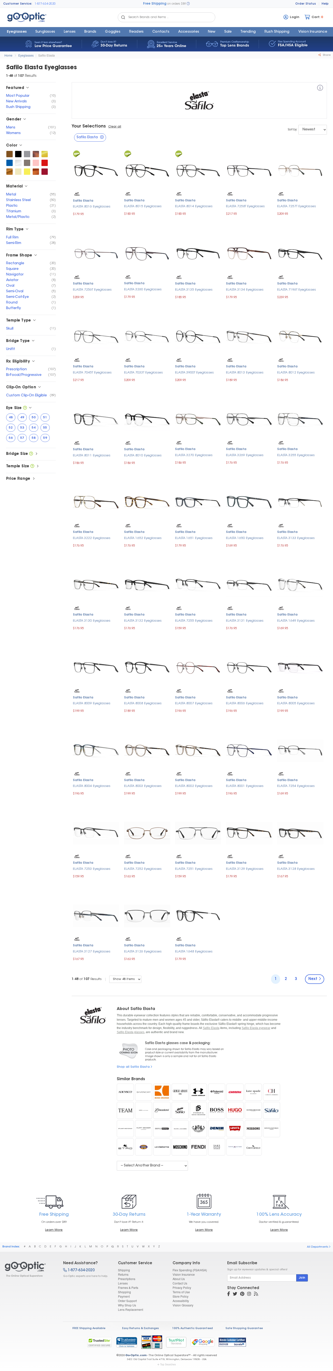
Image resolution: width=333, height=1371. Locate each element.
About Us (179, 1279)
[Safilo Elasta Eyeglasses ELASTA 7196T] (300, 253)
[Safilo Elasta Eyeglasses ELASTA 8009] (96, 667)
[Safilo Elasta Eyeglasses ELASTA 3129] (249, 833)
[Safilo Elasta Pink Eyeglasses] (35, 162)
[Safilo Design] (161, 1128)
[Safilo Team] (125, 1110)
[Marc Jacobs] (180, 1128)
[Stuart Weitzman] (125, 1128)
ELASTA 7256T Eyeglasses (92, 289)
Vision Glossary (183, 1305)
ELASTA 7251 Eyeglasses (194, 869)
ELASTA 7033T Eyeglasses (143, 372)
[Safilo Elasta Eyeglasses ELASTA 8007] (198, 667)
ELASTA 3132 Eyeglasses (143, 620)
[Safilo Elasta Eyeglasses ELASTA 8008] (147, 667)
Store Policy (180, 1296)
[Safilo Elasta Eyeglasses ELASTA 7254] (300, 750)
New (211, 32)
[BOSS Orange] (161, 1092)
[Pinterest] (242, 1294)
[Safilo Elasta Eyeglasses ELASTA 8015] (147, 170)
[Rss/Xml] (256, 1294)
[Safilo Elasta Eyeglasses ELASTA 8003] (147, 750)
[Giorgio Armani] (180, 1092)
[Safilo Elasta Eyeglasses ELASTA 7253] (96, 833)
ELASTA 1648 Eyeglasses (194, 951)
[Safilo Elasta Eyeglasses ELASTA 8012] (300, 336)
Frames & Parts (128, 1287)
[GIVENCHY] (143, 1092)
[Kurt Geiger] (143, 1128)
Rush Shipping (277, 32)
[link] (126, 1342)
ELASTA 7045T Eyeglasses (92, 372)
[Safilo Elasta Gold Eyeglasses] (44, 154)
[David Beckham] (198, 1110)
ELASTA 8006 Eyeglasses (245, 703)
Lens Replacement (130, 1309)
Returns (123, 1274)
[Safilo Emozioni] (161, 1110)
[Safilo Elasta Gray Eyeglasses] (27, 154)
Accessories (188, 32)
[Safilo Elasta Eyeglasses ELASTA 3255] (300, 419)
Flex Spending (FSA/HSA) (190, 1270)
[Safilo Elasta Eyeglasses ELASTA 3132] (147, 584)
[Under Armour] (198, 1092)
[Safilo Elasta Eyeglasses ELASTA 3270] (198, 419)
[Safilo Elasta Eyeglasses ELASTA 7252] (147, 833)
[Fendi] (198, 1147)
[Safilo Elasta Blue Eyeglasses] (9, 162)
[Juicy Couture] (198, 1128)
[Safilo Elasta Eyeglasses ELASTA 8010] (147, 419)
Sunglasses (45, 32)
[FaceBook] (228, 1294)
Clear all (114, 126)
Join (302, 1277)
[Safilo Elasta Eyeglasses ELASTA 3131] (249, 584)
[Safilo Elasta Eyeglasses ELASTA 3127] (96, 915)
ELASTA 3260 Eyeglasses (143, 289)
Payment (124, 1296)
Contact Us (180, 1283)
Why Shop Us (127, 1305)
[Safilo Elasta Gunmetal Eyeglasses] (27, 162)
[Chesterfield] (253, 1147)
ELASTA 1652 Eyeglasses (143, 538)
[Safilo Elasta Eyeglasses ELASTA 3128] (300, 833)
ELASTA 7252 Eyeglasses (143, 869)
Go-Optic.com (136, 1355)
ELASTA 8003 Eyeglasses (143, 786)
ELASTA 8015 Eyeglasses (143, 206)
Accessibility (181, 1301)
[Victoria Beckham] (253, 1110)
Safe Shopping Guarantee (244, 1328)
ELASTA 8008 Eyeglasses (143, 703)
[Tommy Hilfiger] (235, 1147)
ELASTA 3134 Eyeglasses (245, 289)
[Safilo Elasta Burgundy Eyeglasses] (44, 171)
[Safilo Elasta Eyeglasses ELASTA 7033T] (147, 336)
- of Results (87, 979)
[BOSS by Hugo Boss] (216, 1110)
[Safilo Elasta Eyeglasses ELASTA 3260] (147, 253)
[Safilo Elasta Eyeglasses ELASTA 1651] (198, 502)
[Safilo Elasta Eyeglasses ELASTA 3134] (249, 253)
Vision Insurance (184, 1274)
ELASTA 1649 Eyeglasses (296, 620)
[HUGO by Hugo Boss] (235, 1110)
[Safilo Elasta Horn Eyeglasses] (35, 171)
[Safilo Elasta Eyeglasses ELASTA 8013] (249, 336)
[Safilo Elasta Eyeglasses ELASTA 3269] (249, 419)
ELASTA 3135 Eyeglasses (194, 289)
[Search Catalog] (123, 17)
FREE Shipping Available (88, 1328)
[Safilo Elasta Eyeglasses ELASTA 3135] (198, 253)
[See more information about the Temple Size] (32, 466)
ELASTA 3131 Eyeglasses (245, 620)
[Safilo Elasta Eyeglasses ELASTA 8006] (249, 667)
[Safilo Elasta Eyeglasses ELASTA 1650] (249, 502)
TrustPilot (176, 1342)
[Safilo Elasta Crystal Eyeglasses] (18, 162)
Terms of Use (181, 1292)
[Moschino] (180, 1147)
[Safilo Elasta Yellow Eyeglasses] (27, 171)
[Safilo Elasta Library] (180, 1110)
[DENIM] (216, 1128)
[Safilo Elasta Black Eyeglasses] (18, 154)
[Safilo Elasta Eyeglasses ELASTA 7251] (198, 833)
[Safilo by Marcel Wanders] (143, 1110)
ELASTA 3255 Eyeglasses (296, 455)
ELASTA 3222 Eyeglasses (91, 538)
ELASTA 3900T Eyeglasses (194, 372)
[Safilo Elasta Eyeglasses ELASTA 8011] (96, 419)
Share (326, 55)
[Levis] (235, 1128)
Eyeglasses (17, 32)
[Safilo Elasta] (320, 89)
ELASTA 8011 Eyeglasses (91, 455)
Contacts (160, 32)
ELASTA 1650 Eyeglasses (245, 538)
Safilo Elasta (46, 55)
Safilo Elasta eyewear (256, 1028)
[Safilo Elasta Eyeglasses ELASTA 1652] (147, 502)
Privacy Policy (182, 1287)
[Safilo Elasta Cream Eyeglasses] (18, 171)
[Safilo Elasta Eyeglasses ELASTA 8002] (198, 750)
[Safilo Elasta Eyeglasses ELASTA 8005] (300, 667)
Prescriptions (126, 1279)
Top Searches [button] (168, 1364)
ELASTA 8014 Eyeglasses (194, 206)
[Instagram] (249, 1294)
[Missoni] (253, 1128)
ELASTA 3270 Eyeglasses (194, 455)
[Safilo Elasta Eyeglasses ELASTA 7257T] (300, 170)
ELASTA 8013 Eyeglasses (245, 372)
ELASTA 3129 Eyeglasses (245, 869)
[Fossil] (143, 1147)
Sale (228, 32)
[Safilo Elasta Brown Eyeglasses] (9, 154)
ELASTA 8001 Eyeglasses (245, 786)
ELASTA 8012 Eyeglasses (296, 372)
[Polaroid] (216, 1092)
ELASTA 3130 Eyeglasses (91, 620)
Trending (248, 32)
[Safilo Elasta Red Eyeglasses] (44, 162)
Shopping (124, 1292)
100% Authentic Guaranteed (192, 1328)
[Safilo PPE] (271, 1110)
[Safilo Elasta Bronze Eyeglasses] (9, 171)
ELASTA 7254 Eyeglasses (296, 786)
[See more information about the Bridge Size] (31, 454)
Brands (90, 32)
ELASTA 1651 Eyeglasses (194, 538)
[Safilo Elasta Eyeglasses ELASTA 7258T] (249, 170)
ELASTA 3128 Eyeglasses (296, 869)
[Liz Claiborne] (161, 1147)
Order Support (127, 1301)
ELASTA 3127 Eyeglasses (91, 951)
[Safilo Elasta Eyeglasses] (30, 1269)
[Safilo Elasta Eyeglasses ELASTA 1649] (300, 584)
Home (8, 55)
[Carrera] (235, 1092)
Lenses (70, 32)
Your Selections (89, 126)
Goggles (112, 32)
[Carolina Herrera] (271, 1092)
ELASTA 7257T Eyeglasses (296, 206)
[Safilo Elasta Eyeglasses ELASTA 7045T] (96, 336)
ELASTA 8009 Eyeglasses (91, 703)
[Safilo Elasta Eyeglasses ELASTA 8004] (96, 750)
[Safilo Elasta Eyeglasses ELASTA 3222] (96, 502)
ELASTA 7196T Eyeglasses (296, 289)
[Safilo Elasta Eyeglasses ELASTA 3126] (147, 915)
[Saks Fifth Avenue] (216, 1147)
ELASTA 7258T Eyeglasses (245, 206)
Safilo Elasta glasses (130, 1032)
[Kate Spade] (253, 1092)
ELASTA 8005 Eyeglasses (296, 703)
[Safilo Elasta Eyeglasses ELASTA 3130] (96, 584)
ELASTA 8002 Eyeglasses (194, 786)
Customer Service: (17, 3)
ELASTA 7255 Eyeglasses (194, 620)
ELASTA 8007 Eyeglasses (194, 703)
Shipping (124, 1270)
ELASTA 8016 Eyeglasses (91, 206)
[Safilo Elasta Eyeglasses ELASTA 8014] (198, 170)
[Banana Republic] (271, 1128)
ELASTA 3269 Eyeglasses (245, 455)
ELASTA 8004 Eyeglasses (91, 786)
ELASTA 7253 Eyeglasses (91, 869)
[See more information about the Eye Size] (25, 408)
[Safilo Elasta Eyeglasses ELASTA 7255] (198, 584)
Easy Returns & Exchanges (140, 1328)
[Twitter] (235, 1294)
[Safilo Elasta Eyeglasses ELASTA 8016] (96, 170)
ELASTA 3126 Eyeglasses (143, 951)
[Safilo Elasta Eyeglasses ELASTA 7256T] (96, 253)
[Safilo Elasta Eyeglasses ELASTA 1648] (198, 915)
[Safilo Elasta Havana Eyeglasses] (35, 154)
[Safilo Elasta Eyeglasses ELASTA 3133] (300, 502)
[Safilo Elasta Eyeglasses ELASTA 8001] (249, 750)
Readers (136, 32)
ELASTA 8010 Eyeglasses (143, 455)
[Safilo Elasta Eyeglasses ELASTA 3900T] (198, 336)
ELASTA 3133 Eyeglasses (296, 538)
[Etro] (125, 1147)
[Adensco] (125, 1092)
